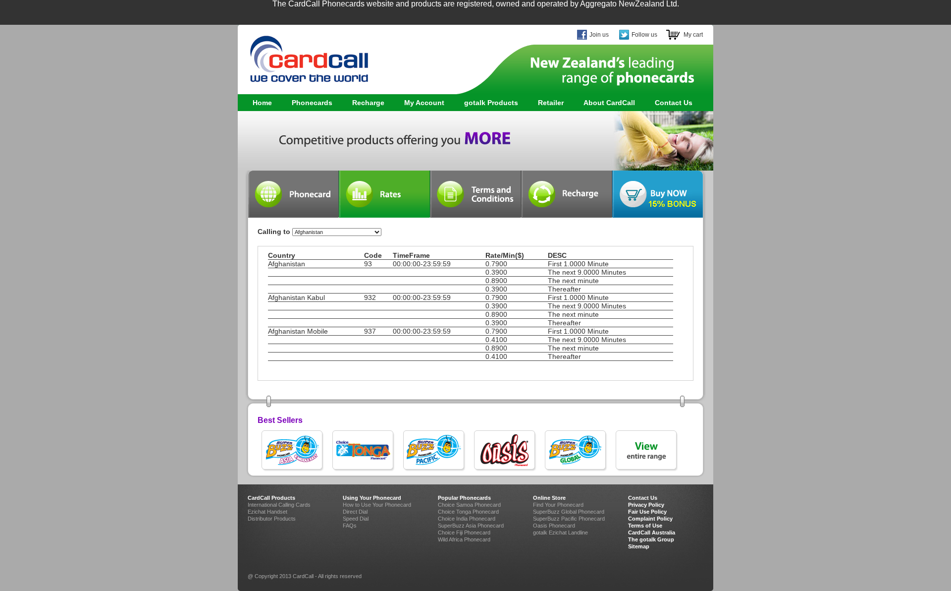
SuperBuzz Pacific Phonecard (569, 519)
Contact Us (673, 103)
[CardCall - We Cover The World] (303, 54)
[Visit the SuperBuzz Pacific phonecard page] (434, 451)
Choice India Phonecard (466, 519)
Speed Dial (356, 519)
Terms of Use (645, 526)
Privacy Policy (646, 505)
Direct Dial (355, 512)
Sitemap (638, 546)
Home (262, 103)
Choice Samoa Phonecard (469, 505)
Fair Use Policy (647, 512)
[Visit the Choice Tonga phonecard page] (363, 451)
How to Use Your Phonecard (377, 505)
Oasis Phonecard (554, 526)
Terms (475, 194)
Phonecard (293, 194)
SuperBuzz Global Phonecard (568, 512)
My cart (693, 34)
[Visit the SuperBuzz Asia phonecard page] (293, 451)
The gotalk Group (651, 539)
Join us (599, 34)
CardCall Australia (651, 532)
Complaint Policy (650, 519)
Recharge (368, 103)
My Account (424, 103)
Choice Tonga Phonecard (468, 512)
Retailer (551, 103)
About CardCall (609, 103)
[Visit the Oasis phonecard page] (505, 451)
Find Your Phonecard (558, 505)
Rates (384, 194)
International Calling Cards (279, 505)
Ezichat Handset (267, 512)
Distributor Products (272, 519)
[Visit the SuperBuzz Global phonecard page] (576, 451)
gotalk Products (486, 103)
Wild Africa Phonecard (464, 539)
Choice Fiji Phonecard (464, 532)
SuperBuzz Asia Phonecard (471, 526)
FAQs (350, 526)
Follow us (644, 34)
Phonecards (307, 103)
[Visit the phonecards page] (647, 451)
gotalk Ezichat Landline (560, 532)
